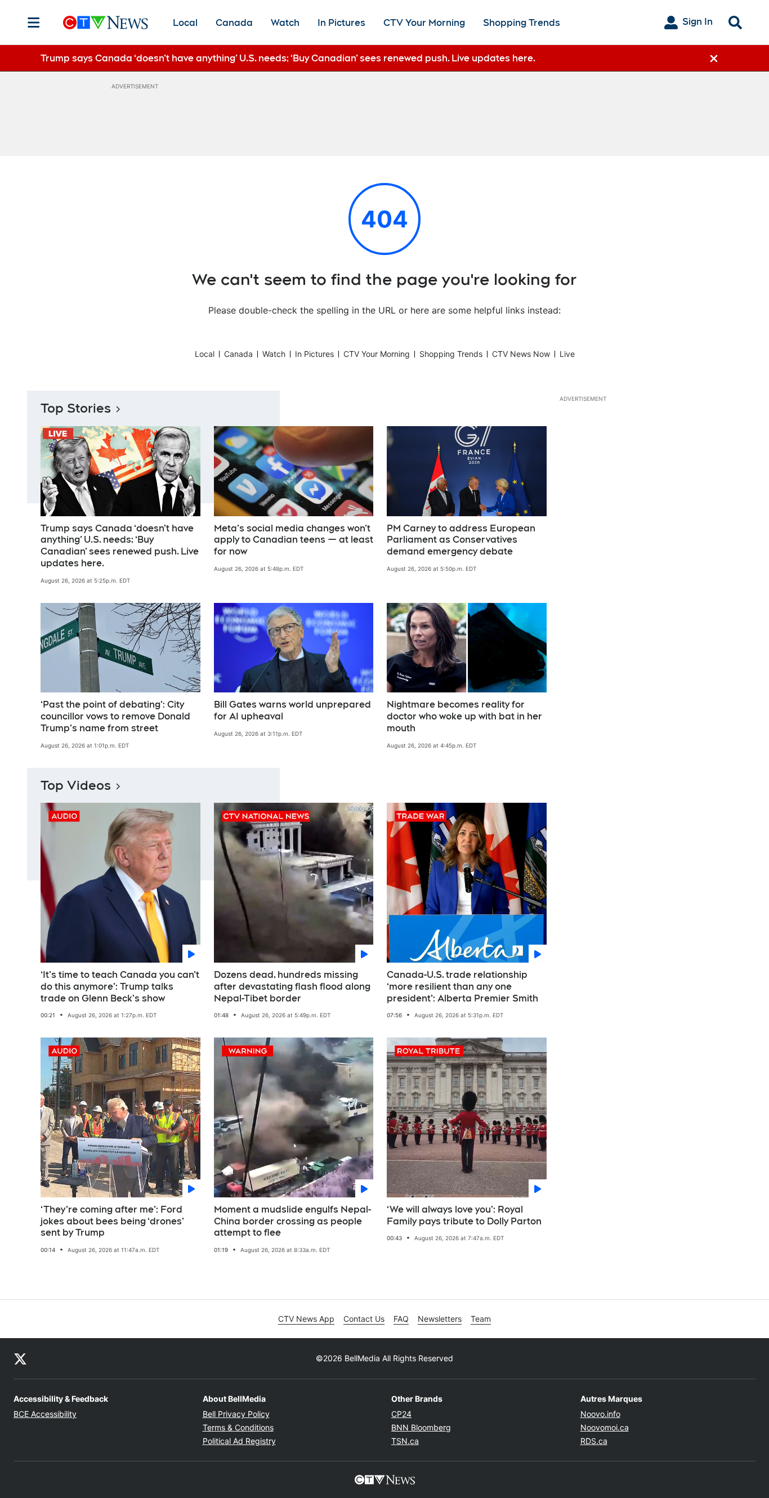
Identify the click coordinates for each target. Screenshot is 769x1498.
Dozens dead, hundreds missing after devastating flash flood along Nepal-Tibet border (292, 986)
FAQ (401, 1318)
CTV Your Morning (424, 22)
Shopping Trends (521, 22)
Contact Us (363, 1318)
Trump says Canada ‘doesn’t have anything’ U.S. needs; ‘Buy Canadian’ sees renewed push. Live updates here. (120, 546)
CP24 (401, 1414)
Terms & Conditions (238, 1427)
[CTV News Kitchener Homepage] (105, 22)
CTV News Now (521, 354)
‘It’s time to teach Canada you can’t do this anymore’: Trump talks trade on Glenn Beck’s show (120, 986)
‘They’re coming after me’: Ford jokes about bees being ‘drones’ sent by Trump (112, 1221)
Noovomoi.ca (604, 1427)
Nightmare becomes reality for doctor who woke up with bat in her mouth (464, 716)
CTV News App (306, 1318)
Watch (285, 22)
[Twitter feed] (20, 1358)
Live (567, 354)
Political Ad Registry (239, 1441)
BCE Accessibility (45, 1414)
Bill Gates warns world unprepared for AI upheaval (292, 710)
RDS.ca (593, 1441)
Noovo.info (600, 1414)
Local (185, 22)
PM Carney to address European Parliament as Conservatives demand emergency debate (461, 540)
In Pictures (341, 22)
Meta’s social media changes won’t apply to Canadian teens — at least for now (293, 540)
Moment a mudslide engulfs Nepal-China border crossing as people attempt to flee (292, 1221)
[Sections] (34, 22)
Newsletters (440, 1318)
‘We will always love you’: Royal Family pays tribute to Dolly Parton (464, 1215)
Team (481, 1318)
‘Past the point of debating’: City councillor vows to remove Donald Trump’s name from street (115, 716)
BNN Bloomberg (421, 1427)
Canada (234, 22)
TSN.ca (405, 1441)
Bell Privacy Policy (236, 1414)
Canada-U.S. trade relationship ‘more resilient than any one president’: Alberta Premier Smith (462, 986)
